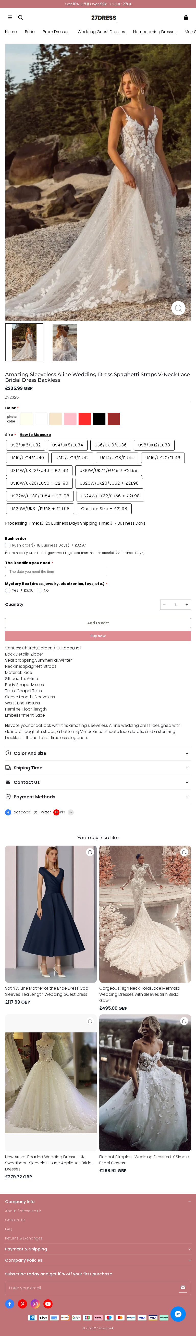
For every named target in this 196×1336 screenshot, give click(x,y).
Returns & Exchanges (23, 1238)
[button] (10, 17)
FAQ (8, 1229)
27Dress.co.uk (104, 1328)
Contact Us (15, 1220)
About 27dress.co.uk (23, 1211)
